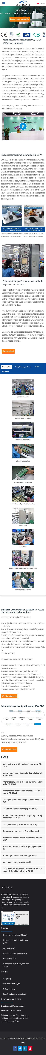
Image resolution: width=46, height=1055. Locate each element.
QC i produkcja (9, 989)
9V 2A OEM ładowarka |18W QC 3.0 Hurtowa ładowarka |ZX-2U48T (12, 229)
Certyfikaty (7, 979)
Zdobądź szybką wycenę (12, 216)
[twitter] (20, 1048)
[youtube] (30, 1048)
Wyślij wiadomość (9, 696)
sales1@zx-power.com (15, 1006)
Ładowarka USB (9, 959)
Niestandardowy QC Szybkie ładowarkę (16, 965)
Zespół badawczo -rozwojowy (14, 994)
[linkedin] (25, 1048)
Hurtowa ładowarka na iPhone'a (15, 935)
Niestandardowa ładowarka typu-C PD (15, 941)
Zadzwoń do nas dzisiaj (19, 19)
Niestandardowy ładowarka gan (15, 953)
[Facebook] (15, 1048)
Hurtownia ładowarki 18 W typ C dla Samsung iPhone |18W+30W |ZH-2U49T (34, 229)
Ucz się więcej (8, 351)
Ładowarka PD (9, 948)
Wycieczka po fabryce (11, 984)
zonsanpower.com (15, 4)
